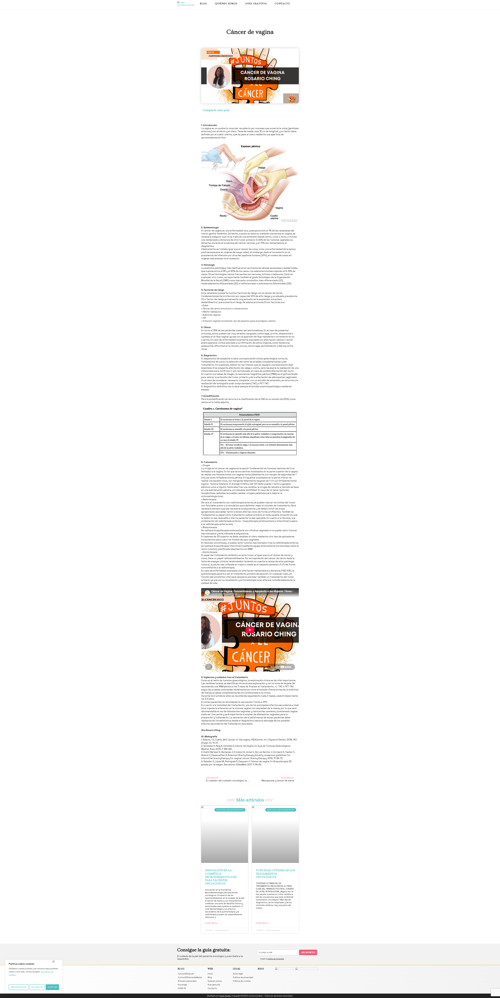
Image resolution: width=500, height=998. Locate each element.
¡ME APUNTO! (308, 952)
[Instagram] (312, 4)
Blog (203, 3)
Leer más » (212, 923)
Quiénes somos (226, 3)
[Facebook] (308, 4)
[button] (254, 110)
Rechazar (37, 987)
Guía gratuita (256, 3)
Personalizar (19, 987)
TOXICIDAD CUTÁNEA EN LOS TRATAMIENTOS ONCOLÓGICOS (275, 873)
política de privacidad (276, 959)
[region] (34, 976)
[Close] (56, 961)
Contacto (282, 3)
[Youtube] (317, 4)
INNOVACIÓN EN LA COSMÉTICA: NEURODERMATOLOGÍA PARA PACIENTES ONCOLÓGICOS (221, 877)
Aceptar (52, 987)
